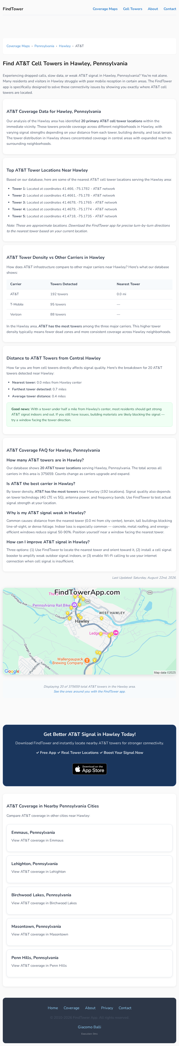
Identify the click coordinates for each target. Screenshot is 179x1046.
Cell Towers (132, 9)
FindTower (13, 9)
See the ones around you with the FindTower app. (89, 691)
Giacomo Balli (89, 1027)
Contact (170, 9)
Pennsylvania (44, 46)
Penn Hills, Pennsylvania (35, 957)
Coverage (71, 1008)
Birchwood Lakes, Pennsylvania (41, 895)
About (153, 9)
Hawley (65, 46)
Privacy (107, 1008)
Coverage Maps (105, 9)
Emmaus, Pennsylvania (33, 832)
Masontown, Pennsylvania (36, 926)
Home (53, 1008)
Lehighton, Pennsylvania (34, 863)
